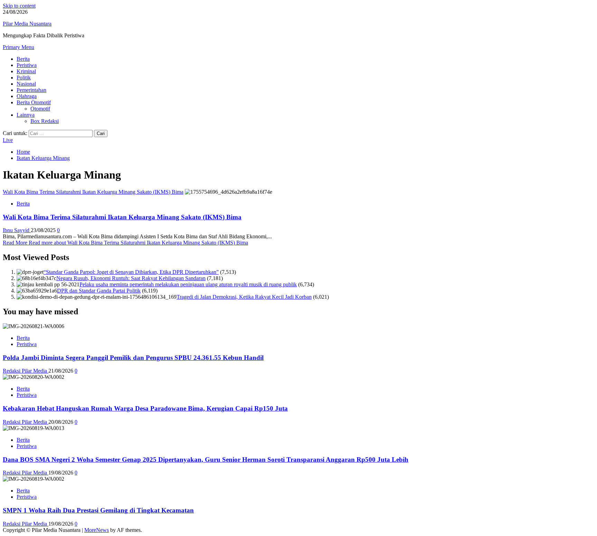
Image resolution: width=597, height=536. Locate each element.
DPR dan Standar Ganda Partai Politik (99, 291)
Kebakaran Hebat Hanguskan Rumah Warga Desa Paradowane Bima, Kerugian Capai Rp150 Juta (145, 408)
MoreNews (96, 530)
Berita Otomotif (34, 102)
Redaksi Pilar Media (25, 371)
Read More (125, 243)
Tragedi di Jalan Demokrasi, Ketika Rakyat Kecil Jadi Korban (244, 297)
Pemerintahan (31, 90)
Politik (24, 77)
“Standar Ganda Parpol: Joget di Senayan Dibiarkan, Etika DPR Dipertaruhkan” (131, 272)
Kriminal (26, 71)
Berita (23, 59)
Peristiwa (27, 65)
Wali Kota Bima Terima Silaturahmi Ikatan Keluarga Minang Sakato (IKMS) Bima (93, 192)
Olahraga (27, 96)
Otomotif (40, 109)
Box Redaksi (44, 121)
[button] (18, 47)
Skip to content (19, 6)
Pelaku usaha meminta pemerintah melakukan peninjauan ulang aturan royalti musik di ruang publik (188, 284)
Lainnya (26, 115)
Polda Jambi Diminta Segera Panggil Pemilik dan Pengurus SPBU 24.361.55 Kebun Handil (133, 357)
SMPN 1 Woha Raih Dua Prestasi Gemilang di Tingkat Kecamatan (98, 510)
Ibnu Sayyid (17, 230)
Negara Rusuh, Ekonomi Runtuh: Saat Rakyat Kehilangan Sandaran (131, 278)
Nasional (26, 84)
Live (8, 140)
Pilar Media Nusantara (27, 24)
